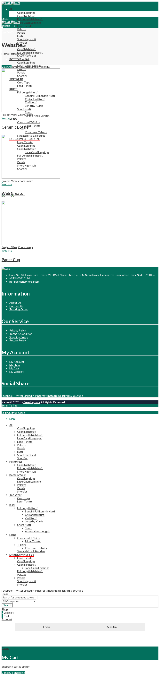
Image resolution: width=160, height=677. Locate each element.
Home (5, 53)
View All (7, 66)
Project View (9, 114)
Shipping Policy (18, 337)
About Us (15, 302)
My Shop (14, 365)
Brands (16, 66)
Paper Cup (11, 259)
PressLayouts (31, 402)
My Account (16, 361)
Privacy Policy (17, 330)
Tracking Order (18, 309)
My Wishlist (16, 371)
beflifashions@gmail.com (24, 281)
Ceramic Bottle (15, 127)
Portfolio (14, 53)
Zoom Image (25, 114)
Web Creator (13, 193)
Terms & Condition (20, 333)
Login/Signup (10, 412)
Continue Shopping (13, 672)
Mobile (34, 66)
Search (7, 605)
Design (25, 66)
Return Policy (17, 340)
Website (44, 66)
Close (21, 412)
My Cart (14, 368)
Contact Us (16, 306)
